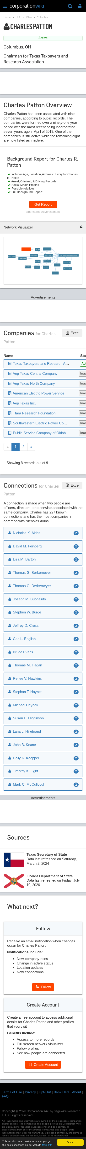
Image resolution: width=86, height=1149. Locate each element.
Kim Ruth (38, 249)
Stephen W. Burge (26, 612)
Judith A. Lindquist (48, 255)
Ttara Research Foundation (33, 413)
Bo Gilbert (37, 267)
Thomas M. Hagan (27, 665)
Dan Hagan (37, 261)
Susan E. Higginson (28, 718)
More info (47, 1145)
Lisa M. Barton (24, 559)
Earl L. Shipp (28, 267)
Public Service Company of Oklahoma (42, 433)
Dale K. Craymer (22, 258)
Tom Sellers (57, 265)
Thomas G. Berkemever (31, 572)
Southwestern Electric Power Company (43, 423)
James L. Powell (47, 249)
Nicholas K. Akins (26, 533)
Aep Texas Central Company (35, 373)
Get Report (43, 204)
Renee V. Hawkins (27, 678)
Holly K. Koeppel (25, 758)
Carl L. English (24, 639)
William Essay (67, 262)
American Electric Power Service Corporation (47, 393)
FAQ (5, 1096)
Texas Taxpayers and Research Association (69, 255)
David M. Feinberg (27, 546)
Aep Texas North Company (33, 383)
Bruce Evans (22, 652)
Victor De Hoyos (33, 255)
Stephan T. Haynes (27, 692)
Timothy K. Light (25, 771)
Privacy (30, 1092)
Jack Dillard (45, 267)
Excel (74, 333)
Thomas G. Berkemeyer (31, 586)
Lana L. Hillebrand (26, 731)
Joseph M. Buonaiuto (29, 599)
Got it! (70, 1142)
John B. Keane (24, 745)
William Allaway (47, 261)
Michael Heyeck (25, 705)
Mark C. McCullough (28, 784)
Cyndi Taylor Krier (67, 268)
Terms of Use (12, 1092)
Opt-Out (45, 1092)
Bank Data (62, 1092)
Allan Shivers (55, 273)
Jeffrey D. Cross (25, 625)
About (76, 1092)
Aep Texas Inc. (24, 403)
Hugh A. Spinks (11, 256)
